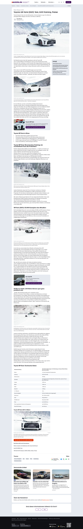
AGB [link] (18, 518)
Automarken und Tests (24, 5)
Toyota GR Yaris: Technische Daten (59, 73)
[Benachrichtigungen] (59, 2)
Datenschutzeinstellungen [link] (43, 518)
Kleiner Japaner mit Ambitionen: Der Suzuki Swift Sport (26, 445)
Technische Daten (17, 460)
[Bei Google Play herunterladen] (61, 526)
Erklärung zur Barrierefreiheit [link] (54, 518)
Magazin (18, 5)
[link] (61, 2)
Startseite (13, 5)
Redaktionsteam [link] (45, 500)
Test (23, 458)
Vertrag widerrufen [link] (23, 518)
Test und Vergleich (33, 5)
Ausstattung (36, 458)
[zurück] (16, 421)
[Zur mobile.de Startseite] (22, 2)
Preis (31, 458)
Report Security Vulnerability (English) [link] (19, 520)
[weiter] (47, 421)
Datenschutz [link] (34, 518)
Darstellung (22, 524)
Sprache (13, 524)
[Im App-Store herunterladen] (53, 526)
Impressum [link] (14, 518)
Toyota (38, 105)
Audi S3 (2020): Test (18, 448)
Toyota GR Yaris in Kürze (57, 63)
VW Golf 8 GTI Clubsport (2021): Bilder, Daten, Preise (25, 450)
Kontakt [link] (29, 518)
